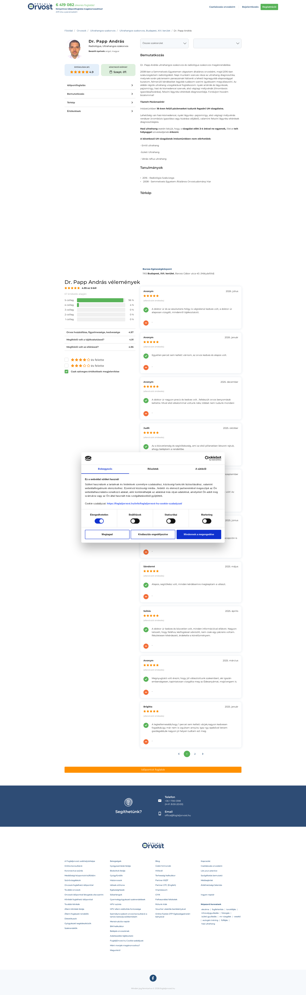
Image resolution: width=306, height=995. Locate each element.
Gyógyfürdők (116, 875)
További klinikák (72, 904)
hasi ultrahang (208, 924)
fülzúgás (225, 913)
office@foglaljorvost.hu (178, 815)
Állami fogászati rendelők (77, 914)
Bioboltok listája (117, 871)
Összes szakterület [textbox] (152, 43)
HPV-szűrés (115, 904)
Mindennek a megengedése (199, 534)
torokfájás (231, 909)
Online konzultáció (73, 866)
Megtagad (107, 534)
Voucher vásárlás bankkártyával (170, 909)
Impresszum (161, 890)
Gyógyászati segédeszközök (78, 923)
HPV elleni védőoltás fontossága (125, 909)
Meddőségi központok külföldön (80, 875)
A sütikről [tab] (200, 468)
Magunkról (115, 950)
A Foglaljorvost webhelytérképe (80, 861)
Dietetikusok (71, 918)
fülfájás (224, 920)
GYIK (157, 894)
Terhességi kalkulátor (165, 875)
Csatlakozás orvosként (222, 6)
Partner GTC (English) (165, 885)
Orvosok (81, 30)
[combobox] (164, 43)
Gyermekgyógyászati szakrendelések (127, 899)
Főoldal (69, 30)
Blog (157, 861)
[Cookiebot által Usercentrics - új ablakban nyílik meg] (207, 458)
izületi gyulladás (209, 916)
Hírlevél (159, 871)
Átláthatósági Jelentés (211, 885)
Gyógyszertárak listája (120, 866)
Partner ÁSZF (161, 880)
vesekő (237, 916)
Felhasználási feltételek (166, 899)
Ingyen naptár (207, 894)
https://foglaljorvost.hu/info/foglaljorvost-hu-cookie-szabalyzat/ (144, 503)
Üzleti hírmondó (163, 866)
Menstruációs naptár (120, 921)
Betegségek (115, 861)
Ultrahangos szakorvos (103, 30)
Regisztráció (269, 6)
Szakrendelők (71, 928)
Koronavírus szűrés (74, 871)
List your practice (209, 871)
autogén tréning (210, 920)
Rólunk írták (161, 904)
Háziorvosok (116, 880)
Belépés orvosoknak (119, 931)
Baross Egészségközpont (157, 269)
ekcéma (205, 909)
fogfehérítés (217, 909)
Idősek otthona (117, 885)
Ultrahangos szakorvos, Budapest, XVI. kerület (145, 30)
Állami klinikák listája (74, 909)
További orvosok (72, 890)
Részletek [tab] (153, 468)
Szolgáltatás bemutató (211, 875)
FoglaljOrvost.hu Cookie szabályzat (126, 940)
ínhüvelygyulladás (210, 913)
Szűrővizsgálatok (73, 880)
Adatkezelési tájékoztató (121, 936)
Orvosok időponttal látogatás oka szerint (84, 894)
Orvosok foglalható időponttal (79, 885)
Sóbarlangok (116, 894)
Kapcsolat (205, 861)
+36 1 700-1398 (173, 800)
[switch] (135, 521)
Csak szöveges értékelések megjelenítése (95, 371)
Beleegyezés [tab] (105, 468)
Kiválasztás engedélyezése (153, 534)
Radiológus (95, 46)
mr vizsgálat (225, 916)
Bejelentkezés (250, 6)
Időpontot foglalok (153, 769)
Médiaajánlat (207, 880)
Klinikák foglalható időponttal (79, 899)
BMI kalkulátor (117, 926)
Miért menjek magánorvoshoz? (125, 945)
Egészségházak (117, 890)
